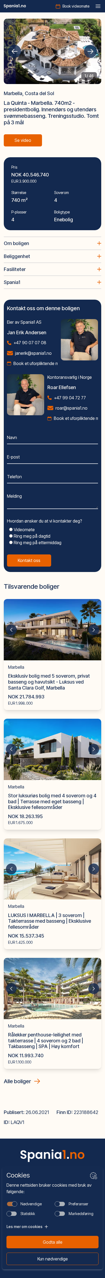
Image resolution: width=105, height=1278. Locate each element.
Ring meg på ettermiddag (37, 542)
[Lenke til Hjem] (52, 1155)
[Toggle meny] (98, 6)
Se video (23, 140)
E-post (13, 457)
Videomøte (24, 529)
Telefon (14, 476)
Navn (12, 437)
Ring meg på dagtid (31, 536)
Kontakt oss (29, 560)
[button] (14, 51)
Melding (14, 496)
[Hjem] (15, 6)
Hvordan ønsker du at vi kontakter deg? (44, 521)
